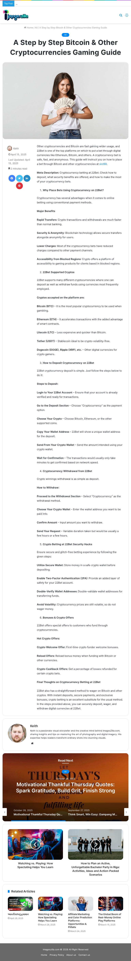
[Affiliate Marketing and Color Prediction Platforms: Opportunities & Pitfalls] (80, 904)
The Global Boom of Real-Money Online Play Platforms (109, 917)
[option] (65, 787)
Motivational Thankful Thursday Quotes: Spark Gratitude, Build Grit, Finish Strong (65, 787)
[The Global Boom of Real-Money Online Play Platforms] (110, 904)
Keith (16, 148)
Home (29, 27)
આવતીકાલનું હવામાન (18, 914)
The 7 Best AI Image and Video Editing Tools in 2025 (44, 3)
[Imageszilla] (16, 15)
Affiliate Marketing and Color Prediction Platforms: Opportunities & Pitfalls (80, 921)
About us (71, 955)
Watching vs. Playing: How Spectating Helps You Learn (50, 917)
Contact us (84, 955)
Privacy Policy (57, 955)
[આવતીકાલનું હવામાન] (20, 904)
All (36, 27)
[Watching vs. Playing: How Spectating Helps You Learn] (50, 904)
